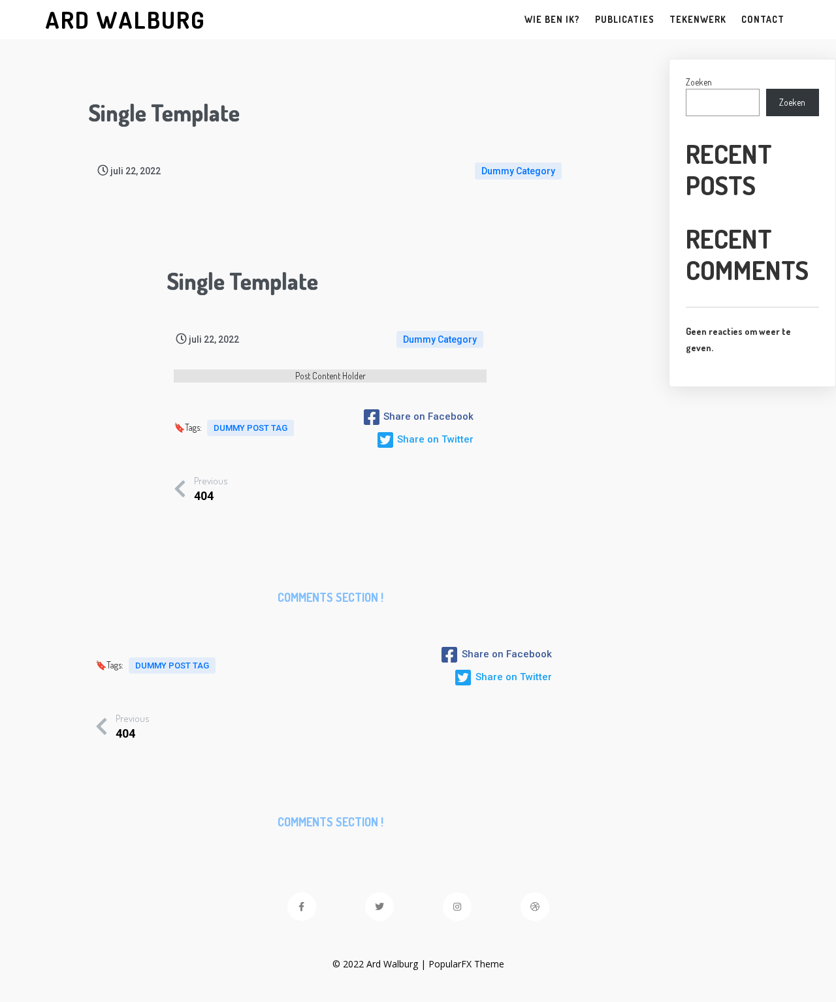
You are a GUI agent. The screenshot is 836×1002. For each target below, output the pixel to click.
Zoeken (699, 81)
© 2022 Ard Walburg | (380, 964)
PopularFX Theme (466, 964)
